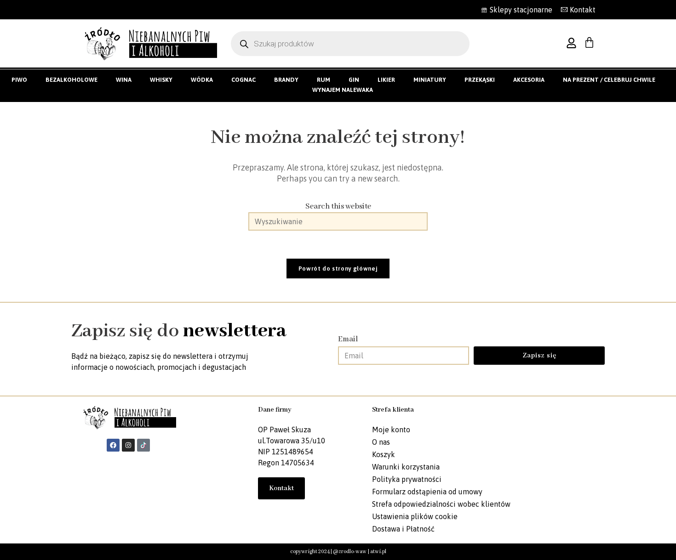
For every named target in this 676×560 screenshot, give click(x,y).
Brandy (286, 79)
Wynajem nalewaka (342, 89)
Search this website (338, 206)
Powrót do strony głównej (338, 268)
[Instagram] (128, 445)
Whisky (161, 79)
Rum (323, 79)
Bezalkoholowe (71, 79)
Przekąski (479, 79)
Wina (124, 79)
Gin (354, 79)
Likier (386, 79)
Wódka (202, 79)
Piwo (19, 79)
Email (348, 339)
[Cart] (589, 42)
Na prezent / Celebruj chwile (609, 79)
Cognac (243, 79)
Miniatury (429, 79)
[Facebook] (113, 445)
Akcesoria (528, 79)
